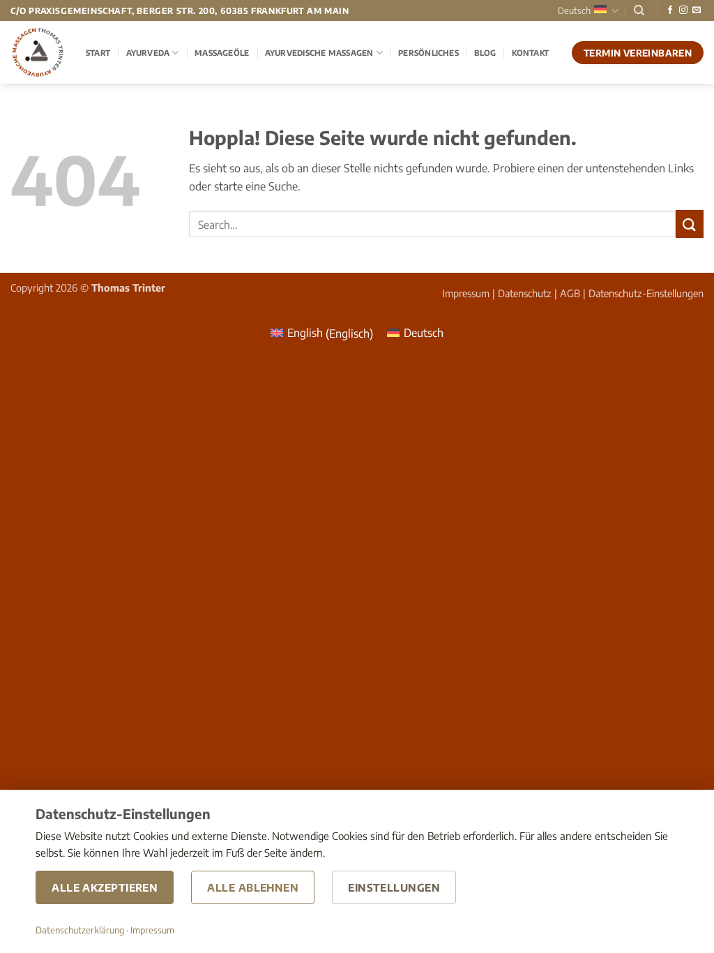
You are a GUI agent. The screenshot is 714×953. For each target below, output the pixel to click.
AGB (570, 293)
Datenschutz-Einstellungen (646, 293)
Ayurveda (148, 52)
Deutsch (574, 10)
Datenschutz (525, 293)
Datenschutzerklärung (80, 930)
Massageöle (222, 52)
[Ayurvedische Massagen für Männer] (37, 52)
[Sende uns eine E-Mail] (696, 10)
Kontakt (530, 52)
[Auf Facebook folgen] (670, 10)
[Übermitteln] (690, 223)
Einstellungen (394, 887)
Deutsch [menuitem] (423, 333)
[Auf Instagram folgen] (683, 10)
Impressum (465, 293)
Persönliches (428, 52)
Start (98, 52)
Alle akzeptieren (105, 887)
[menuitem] (322, 333)
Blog (485, 52)
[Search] (639, 10)
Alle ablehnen (252, 887)
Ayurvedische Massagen (319, 52)
